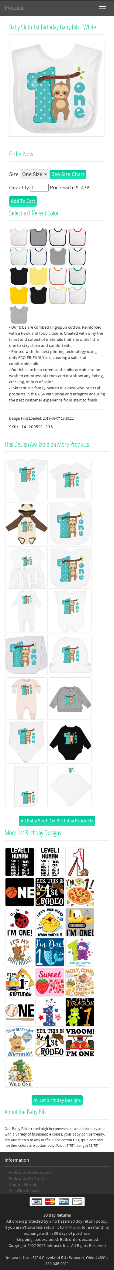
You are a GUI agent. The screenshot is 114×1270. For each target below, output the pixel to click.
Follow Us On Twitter (28, 1178)
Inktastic (15, 8)
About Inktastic (23, 1184)
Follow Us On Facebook (30, 1172)
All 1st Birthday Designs (57, 1100)
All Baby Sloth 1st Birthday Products (57, 821)
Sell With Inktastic (25, 1191)
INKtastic (73, 1227)
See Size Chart (67, 174)
